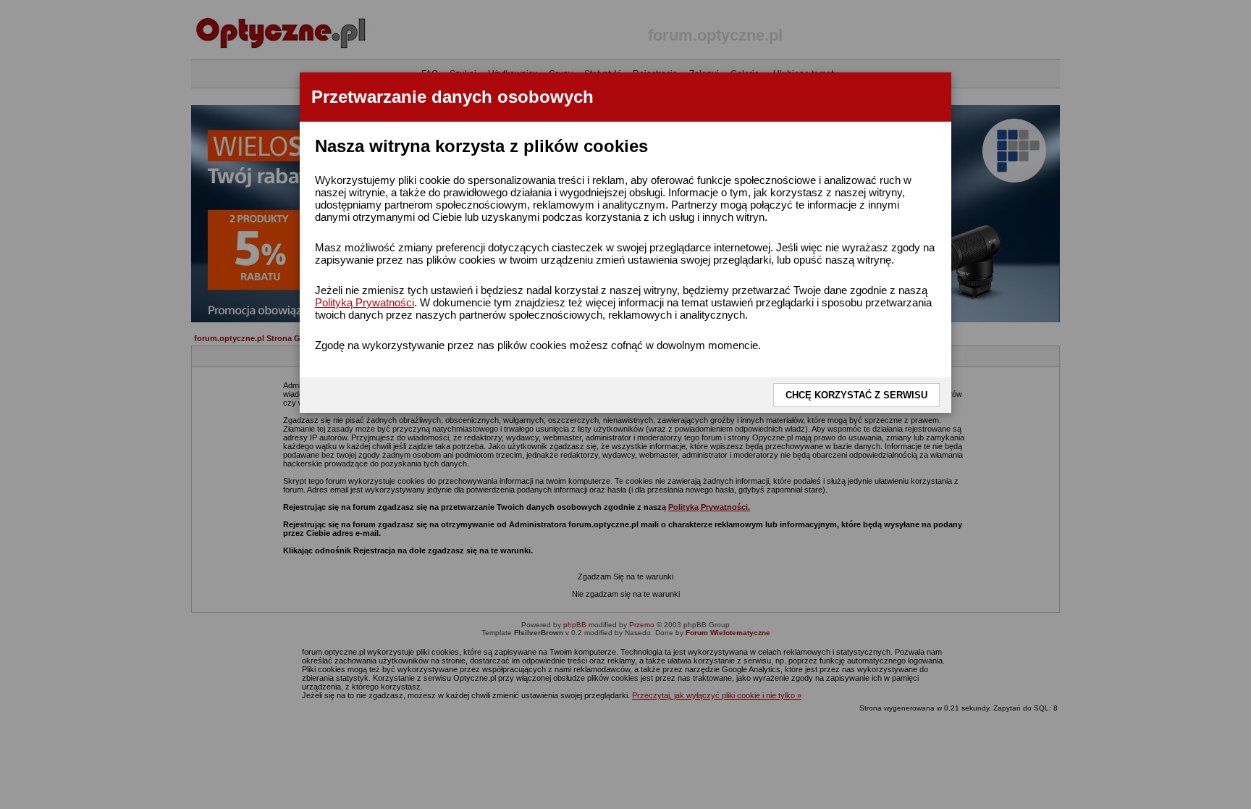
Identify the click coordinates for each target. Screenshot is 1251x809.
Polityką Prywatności (364, 302)
